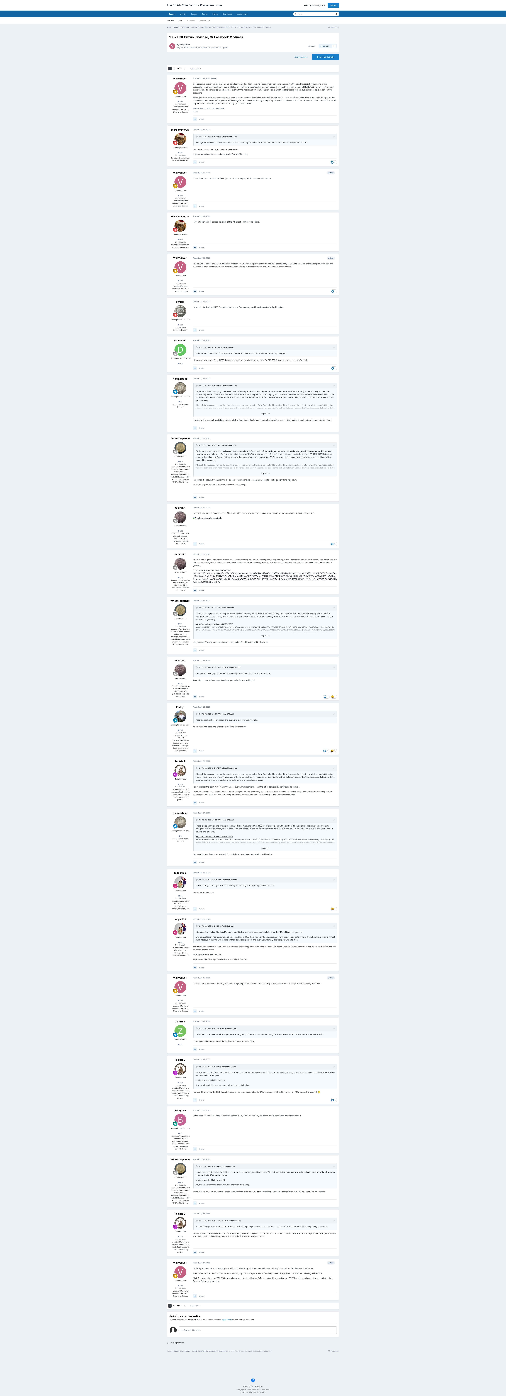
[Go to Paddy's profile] (180, 716)
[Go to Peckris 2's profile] (180, 770)
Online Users (205, 21)
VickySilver (184, 44)
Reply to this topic (325, 57)
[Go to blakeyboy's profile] (180, 1120)
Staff (180, 21)
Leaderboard (242, 14)
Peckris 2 (180, 761)
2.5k (181, 325)
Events (205, 14)
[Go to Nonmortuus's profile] (180, 388)
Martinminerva (180, 129)
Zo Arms (180, 1021)
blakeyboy (180, 1110)
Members (191, 21)
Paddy (180, 707)
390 (181, 1045)
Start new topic (301, 57)
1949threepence (180, 438)
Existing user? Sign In (314, 5)
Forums (170, 21)
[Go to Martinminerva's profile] (180, 139)
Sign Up (333, 5)
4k (181, 896)
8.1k (181, 461)
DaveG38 (179, 340)
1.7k (181, 363)
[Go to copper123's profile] (180, 882)
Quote (201, 119)
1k (181, 402)
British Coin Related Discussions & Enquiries (209, 47)
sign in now (227, 1320)
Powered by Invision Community (253, 1392)
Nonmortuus (180, 378)
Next (179, 69)
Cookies (259, 1386)
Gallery (215, 14)
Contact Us (248, 1386)
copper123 (180, 872)
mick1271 (180, 507)
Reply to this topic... (192, 1330)
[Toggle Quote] (197, 136)
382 (181, 531)
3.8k (181, 102)
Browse (172, 14)
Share (312, 46)
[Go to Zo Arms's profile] (180, 1031)
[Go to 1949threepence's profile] (180, 448)
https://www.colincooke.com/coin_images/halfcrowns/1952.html (220, 154)
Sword (180, 301)
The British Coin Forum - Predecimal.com (194, 5)
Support (194, 14)
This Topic (326, 14)
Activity (183, 14)
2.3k (181, 730)
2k (181, 1133)
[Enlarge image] (207, 518)
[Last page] (185, 68)
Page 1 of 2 (195, 69)
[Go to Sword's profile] (180, 311)
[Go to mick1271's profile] (180, 517)
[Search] (336, 14)
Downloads (227, 14)
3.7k (181, 784)
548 (181, 153)
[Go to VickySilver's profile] (172, 46)
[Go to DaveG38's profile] (180, 350)
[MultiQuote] (195, 119)
